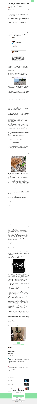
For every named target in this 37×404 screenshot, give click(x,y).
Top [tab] (8, 377)
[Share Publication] (29, 1)
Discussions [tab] (12, 377)
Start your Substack (17, 401)
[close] (24, 387)
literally (9, 308)
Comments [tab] (9, 353)
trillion (12, 308)
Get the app (21, 401)
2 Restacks (15, 347)
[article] (18, 380)
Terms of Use (21, 397)
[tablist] (10, 353)
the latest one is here (24, 320)
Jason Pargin (10, 7)
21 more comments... (10, 374)
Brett (9, 358)
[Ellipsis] (28, 358)
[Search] (28, 1)
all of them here (13, 321)
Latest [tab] (10, 377)
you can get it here (19, 94)
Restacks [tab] (12, 353)
